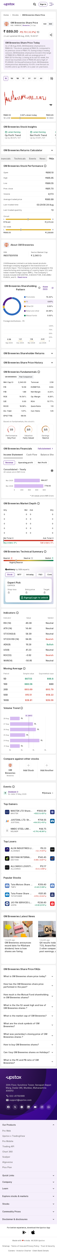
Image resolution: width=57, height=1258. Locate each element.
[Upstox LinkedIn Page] (28, 1107)
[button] (48, 287)
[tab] (19, 158)
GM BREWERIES (11, 377)
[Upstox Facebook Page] (8, 1107)
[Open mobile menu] (51, 4)
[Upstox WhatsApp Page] (48, 1107)
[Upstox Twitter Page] (15, 1107)
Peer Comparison (25, 377)
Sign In (43, 4)
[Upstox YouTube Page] (35, 1107)
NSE (44, 24)
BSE (50, 24)
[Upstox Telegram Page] (21, 1107)
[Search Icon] (35, 4)
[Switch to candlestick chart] (51, 78)
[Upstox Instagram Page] (41, 1107)
